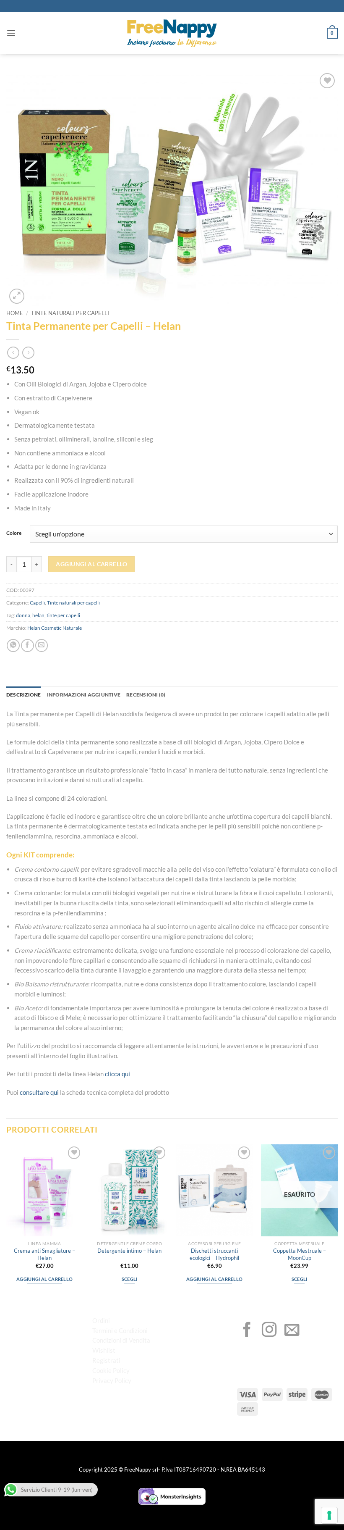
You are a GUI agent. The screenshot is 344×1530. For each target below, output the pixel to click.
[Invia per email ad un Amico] (41, 645)
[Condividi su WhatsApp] (13, 645)
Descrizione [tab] (23, 694)
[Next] (337, 1222)
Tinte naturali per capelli (70, 313)
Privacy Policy (111, 1380)
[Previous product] (28, 353)
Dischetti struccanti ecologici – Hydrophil (214, 1254)
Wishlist (103, 1350)
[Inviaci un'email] (292, 1330)
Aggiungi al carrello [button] (44, 1279)
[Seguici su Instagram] (269, 1330)
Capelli (37, 602)
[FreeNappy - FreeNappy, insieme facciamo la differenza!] (172, 33)
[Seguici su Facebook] (247, 1330)
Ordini (101, 1320)
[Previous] (6, 1222)
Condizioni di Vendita (121, 1340)
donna (23, 615)
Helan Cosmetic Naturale (54, 628)
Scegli (130, 1279)
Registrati (106, 1360)
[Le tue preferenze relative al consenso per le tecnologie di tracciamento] (329, 1515)
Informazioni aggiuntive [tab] (83, 694)
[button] (11, 33)
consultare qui (39, 1092)
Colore (13, 533)
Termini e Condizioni (120, 1330)
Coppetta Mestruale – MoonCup (299, 1254)
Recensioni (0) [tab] (145, 694)
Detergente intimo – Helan (129, 1250)
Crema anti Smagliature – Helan (44, 1254)
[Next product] (13, 353)
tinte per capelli (63, 615)
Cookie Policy (111, 1370)
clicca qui (117, 1074)
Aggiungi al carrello (91, 564)
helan (38, 615)
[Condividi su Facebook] (27, 645)
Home (14, 313)
